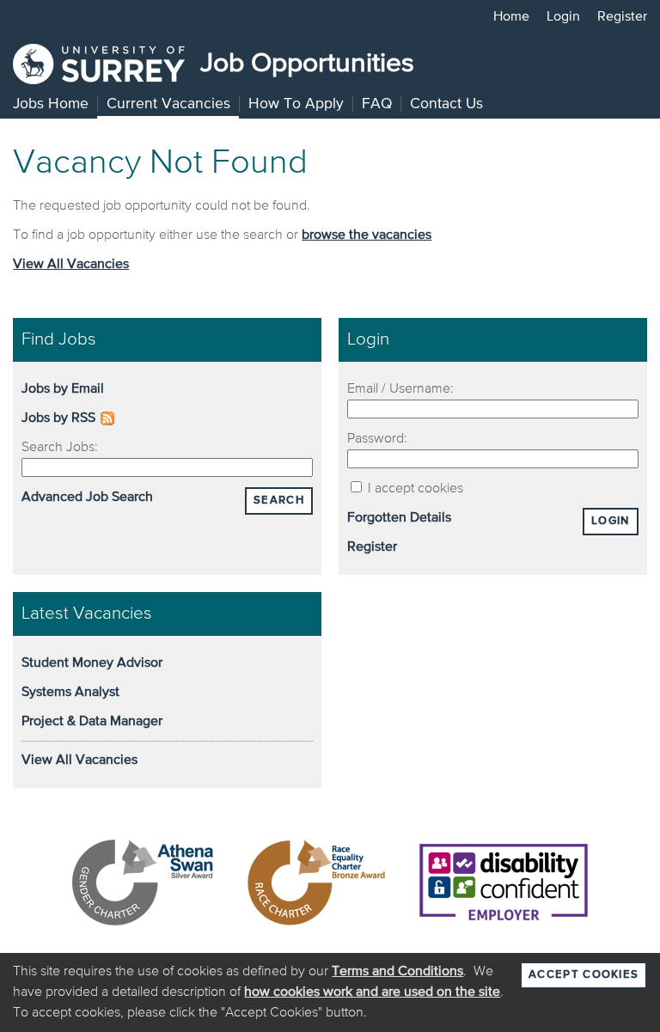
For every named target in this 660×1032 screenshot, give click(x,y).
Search (279, 500)
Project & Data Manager (91, 722)
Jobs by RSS (58, 418)
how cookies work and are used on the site (372, 992)
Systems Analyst (70, 692)
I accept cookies (413, 489)
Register (622, 17)
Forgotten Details (399, 518)
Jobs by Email (62, 389)
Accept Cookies (584, 974)
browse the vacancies (366, 235)
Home (511, 17)
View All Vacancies (71, 265)
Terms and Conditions (397, 972)
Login (563, 17)
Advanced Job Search (87, 497)
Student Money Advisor (91, 663)
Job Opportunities (303, 63)
